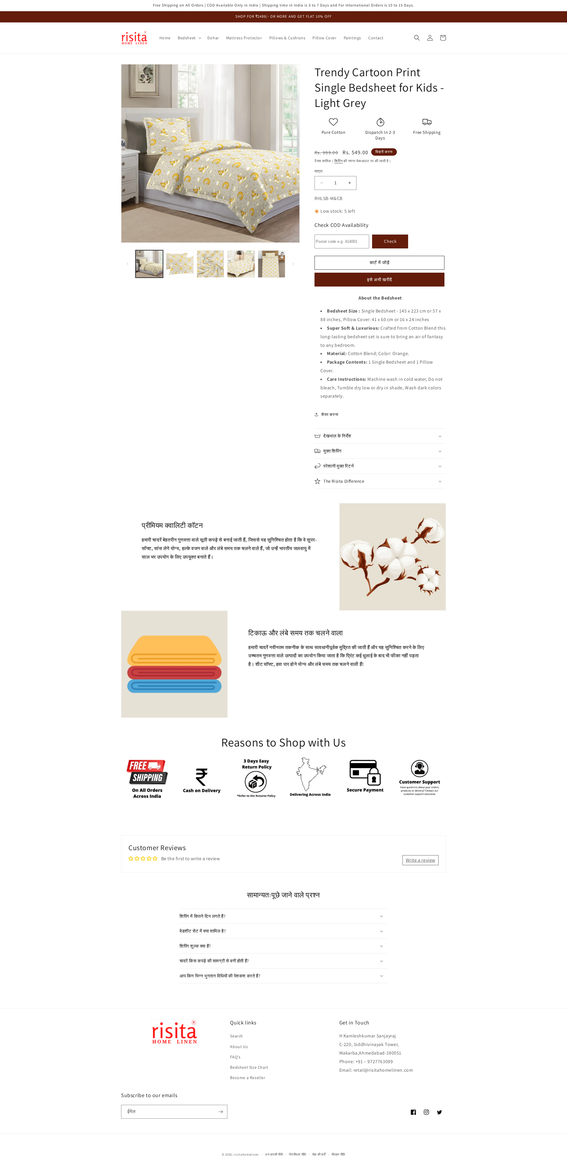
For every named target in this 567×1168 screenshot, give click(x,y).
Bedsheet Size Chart (249, 1067)
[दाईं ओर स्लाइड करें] (293, 263)
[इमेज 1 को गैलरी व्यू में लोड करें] (149, 264)
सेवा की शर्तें (319, 1154)
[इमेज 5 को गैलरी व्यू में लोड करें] (271, 264)
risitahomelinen (246, 1154)
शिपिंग (338, 161)
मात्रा (318, 171)
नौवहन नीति (338, 1154)
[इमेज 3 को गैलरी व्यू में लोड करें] (210, 264)
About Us (239, 1046)
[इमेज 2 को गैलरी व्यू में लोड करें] (179, 264)
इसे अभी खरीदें (379, 279)
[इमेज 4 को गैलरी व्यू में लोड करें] (241, 264)
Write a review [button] (420, 860)
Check (390, 241)
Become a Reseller (247, 1077)
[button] (189, 38)
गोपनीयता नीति (297, 1154)
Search (236, 1036)
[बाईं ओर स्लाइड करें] (127, 263)
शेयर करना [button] (329, 414)
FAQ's (235, 1057)
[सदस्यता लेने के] (220, 1112)
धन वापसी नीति (274, 1154)
